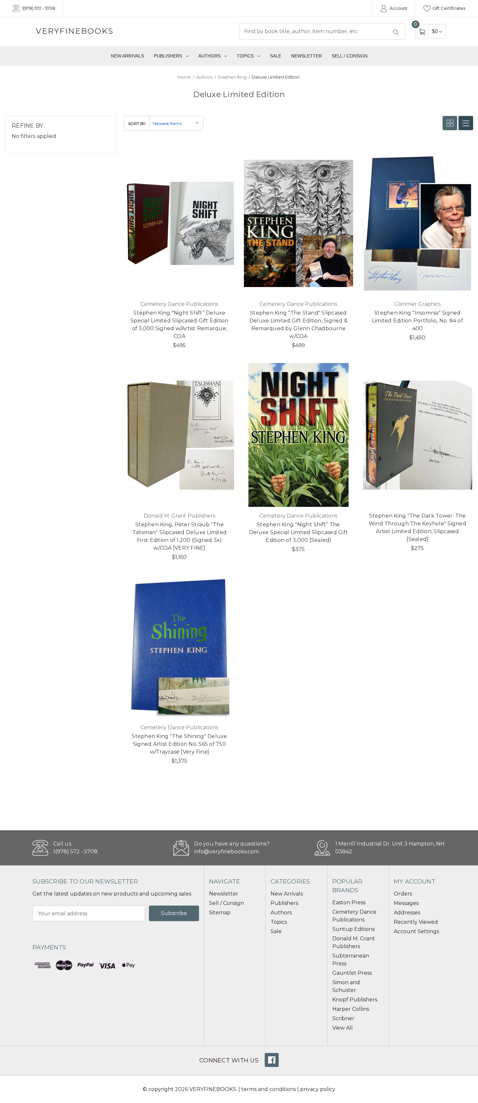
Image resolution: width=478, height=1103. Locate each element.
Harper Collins (350, 1009)
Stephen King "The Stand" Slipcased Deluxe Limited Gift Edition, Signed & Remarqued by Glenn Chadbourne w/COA (298, 324)
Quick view (225, 156)
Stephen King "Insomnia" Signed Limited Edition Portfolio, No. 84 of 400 (417, 321)
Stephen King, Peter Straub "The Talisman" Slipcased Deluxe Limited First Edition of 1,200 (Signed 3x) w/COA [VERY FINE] (179, 536)
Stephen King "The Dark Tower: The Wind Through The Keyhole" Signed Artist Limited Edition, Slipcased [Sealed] (417, 527)
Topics (245, 55)
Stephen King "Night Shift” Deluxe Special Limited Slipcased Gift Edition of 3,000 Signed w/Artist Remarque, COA (179, 324)
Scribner (343, 1018)
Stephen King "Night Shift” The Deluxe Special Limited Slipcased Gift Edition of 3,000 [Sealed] (298, 532)
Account (398, 8)
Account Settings (416, 931)
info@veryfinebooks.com (226, 851)
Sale (275, 55)
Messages (406, 903)
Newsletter (306, 55)
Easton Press (348, 902)
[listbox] (176, 123)
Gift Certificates (448, 8)
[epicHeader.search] (395, 32)
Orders (403, 894)
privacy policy (317, 1089)
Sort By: (137, 123)
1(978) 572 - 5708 (38, 8)
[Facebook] (272, 1060)
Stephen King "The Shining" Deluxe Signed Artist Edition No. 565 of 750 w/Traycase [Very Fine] (179, 744)
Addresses (407, 912)
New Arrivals (127, 55)
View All (342, 1028)
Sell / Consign (349, 55)
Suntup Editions (353, 929)
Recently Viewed (416, 922)
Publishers (168, 55)
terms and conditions (268, 1089)
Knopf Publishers (354, 999)
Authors (209, 55)
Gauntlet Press (352, 973)
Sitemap (220, 912)
